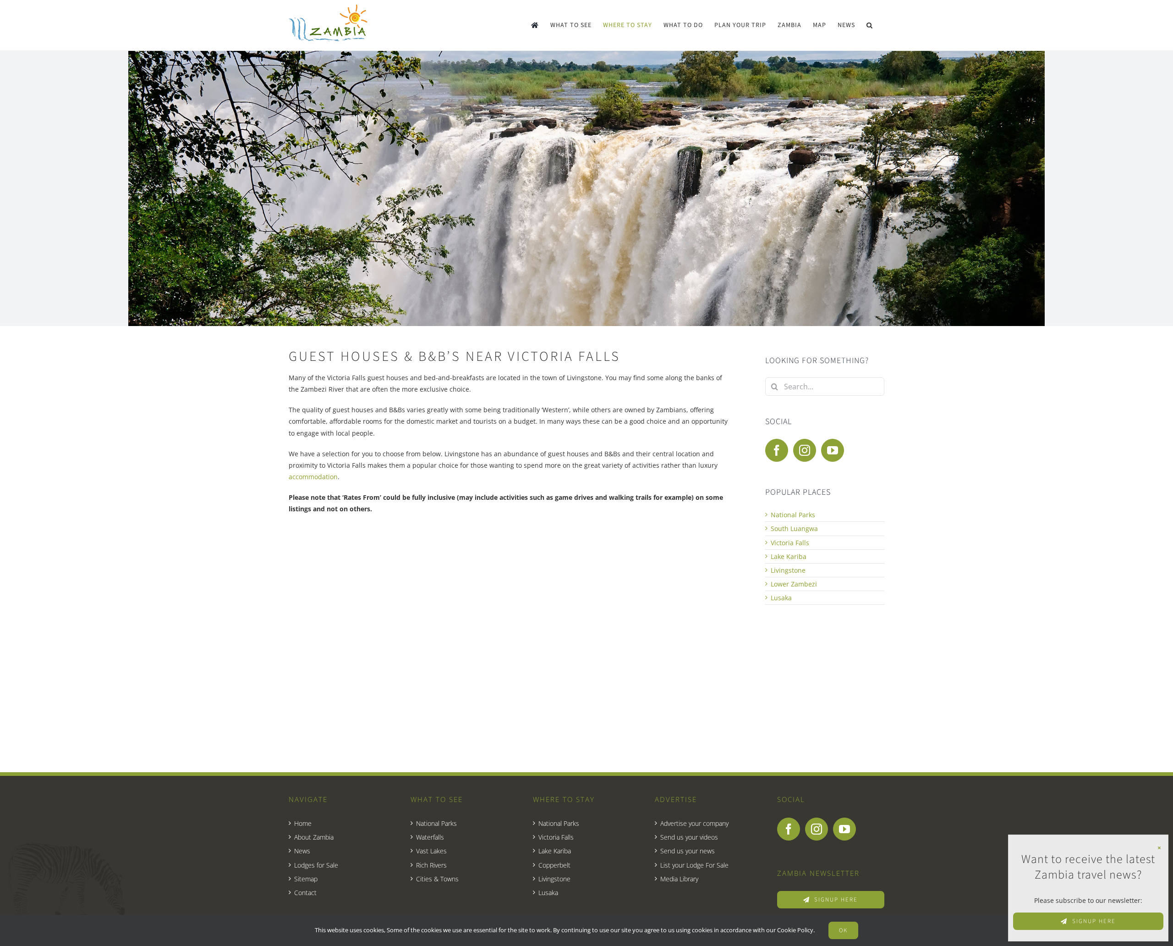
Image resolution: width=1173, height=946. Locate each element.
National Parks (793, 514)
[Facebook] (776, 450)
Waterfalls (430, 837)
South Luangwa (794, 528)
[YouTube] (832, 450)
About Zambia (314, 837)
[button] (869, 25)
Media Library (679, 878)
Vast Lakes (431, 850)
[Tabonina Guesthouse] (357, 573)
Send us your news (687, 850)
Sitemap (306, 878)
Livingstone (788, 570)
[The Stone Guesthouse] (509, 573)
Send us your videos (689, 837)
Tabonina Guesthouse (345, 639)
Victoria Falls (790, 542)
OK (843, 930)
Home (303, 823)
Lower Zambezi (794, 584)
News (302, 850)
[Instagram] (804, 450)
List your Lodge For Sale (694, 865)
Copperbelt (554, 865)
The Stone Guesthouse (497, 639)
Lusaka (781, 597)
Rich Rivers (431, 865)
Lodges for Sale (316, 865)
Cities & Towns (437, 878)
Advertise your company (694, 823)
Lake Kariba (788, 556)
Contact (305, 892)
